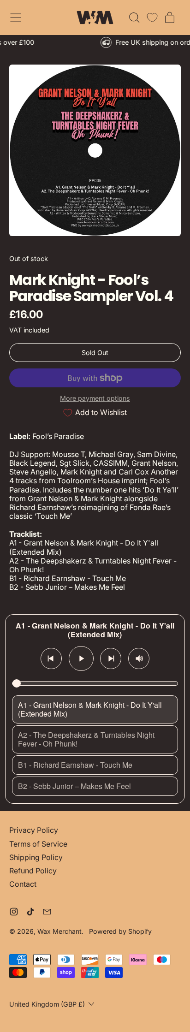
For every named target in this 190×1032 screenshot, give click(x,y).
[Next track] (110, 658)
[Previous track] (51, 658)
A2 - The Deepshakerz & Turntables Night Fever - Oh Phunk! (86, 739)
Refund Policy (33, 870)
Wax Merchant (59, 931)
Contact (22, 884)
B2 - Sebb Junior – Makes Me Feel (74, 786)
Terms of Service (38, 843)
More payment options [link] (95, 398)
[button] (133, 17)
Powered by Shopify (120, 931)
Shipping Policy (36, 857)
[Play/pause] (81, 658)
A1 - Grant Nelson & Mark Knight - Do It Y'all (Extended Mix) (90, 709)
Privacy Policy (33, 830)
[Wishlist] (152, 17)
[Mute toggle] (138, 658)
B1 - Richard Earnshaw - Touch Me (75, 764)
